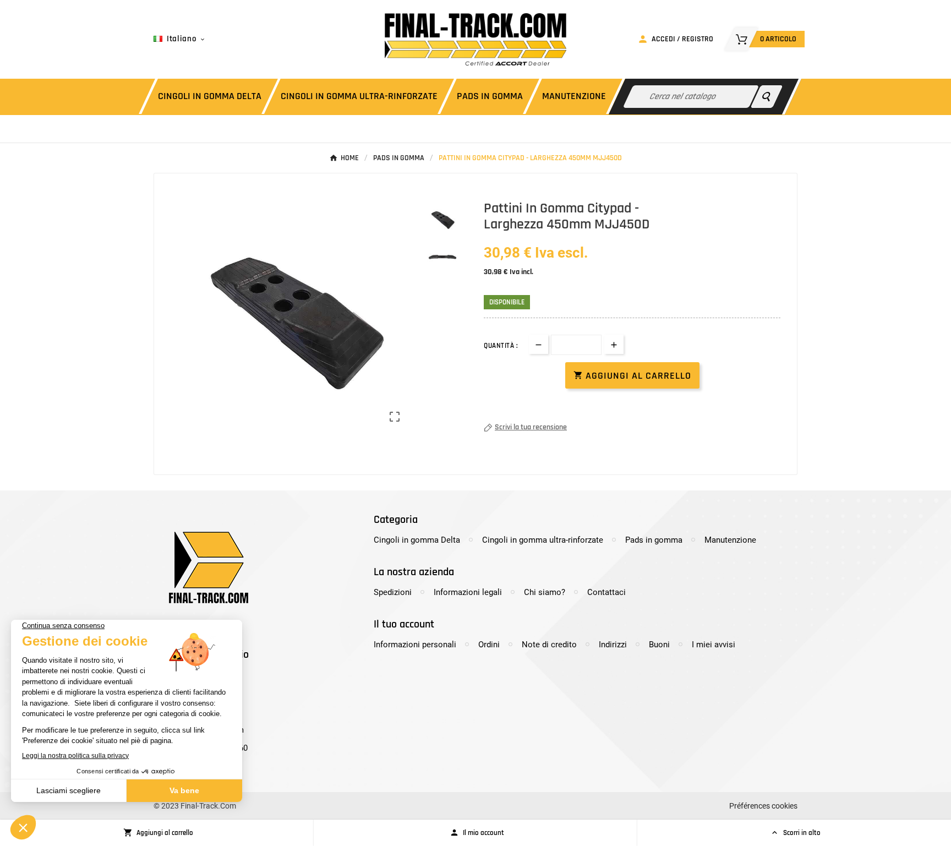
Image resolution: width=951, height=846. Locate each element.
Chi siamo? (544, 592)
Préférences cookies (763, 805)
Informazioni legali (468, 592)
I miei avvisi (713, 644)
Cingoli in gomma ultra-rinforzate (542, 540)
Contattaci (606, 592)
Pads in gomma (653, 540)
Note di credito (549, 644)
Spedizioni (393, 592)
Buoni (659, 644)
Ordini (489, 644)
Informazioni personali (415, 644)
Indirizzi (613, 644)
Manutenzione (730, 540)
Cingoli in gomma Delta (417, 540)
